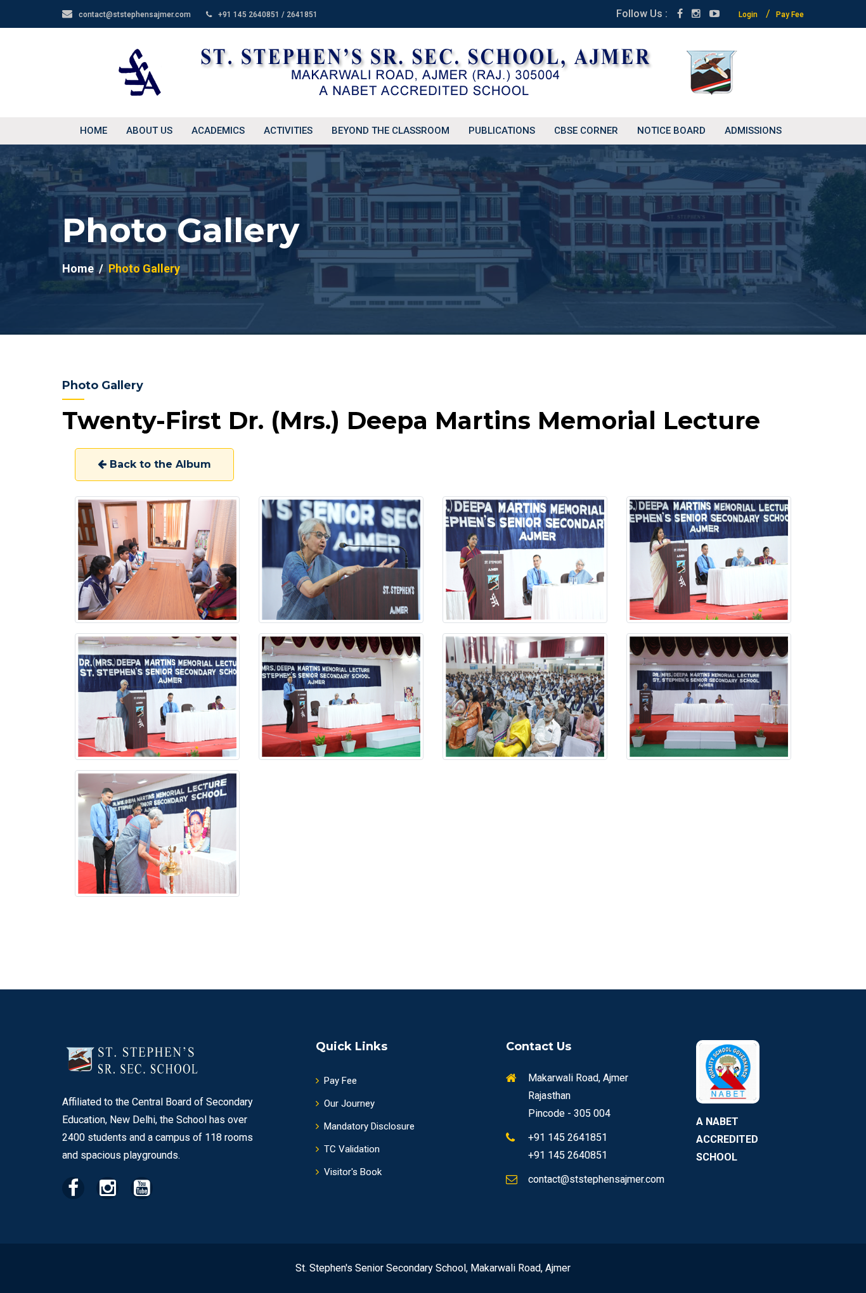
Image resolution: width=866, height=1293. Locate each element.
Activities (288, 130)
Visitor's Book (353, 1172)
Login (748, 14)
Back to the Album (159, 464)
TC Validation (352, 1149)
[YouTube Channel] (714, 14)
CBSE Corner (586, 130)
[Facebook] (680, 14)
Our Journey (349, 1103)
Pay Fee (790, 14)
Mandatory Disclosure (369, 1126)
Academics (218, 130)
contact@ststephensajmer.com (135, 14)
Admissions (753, 130)
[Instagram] (696, 14)
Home (93, 130)
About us (149, 130)
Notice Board (671, 130)
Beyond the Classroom (390, 130)
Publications (502, 130)
